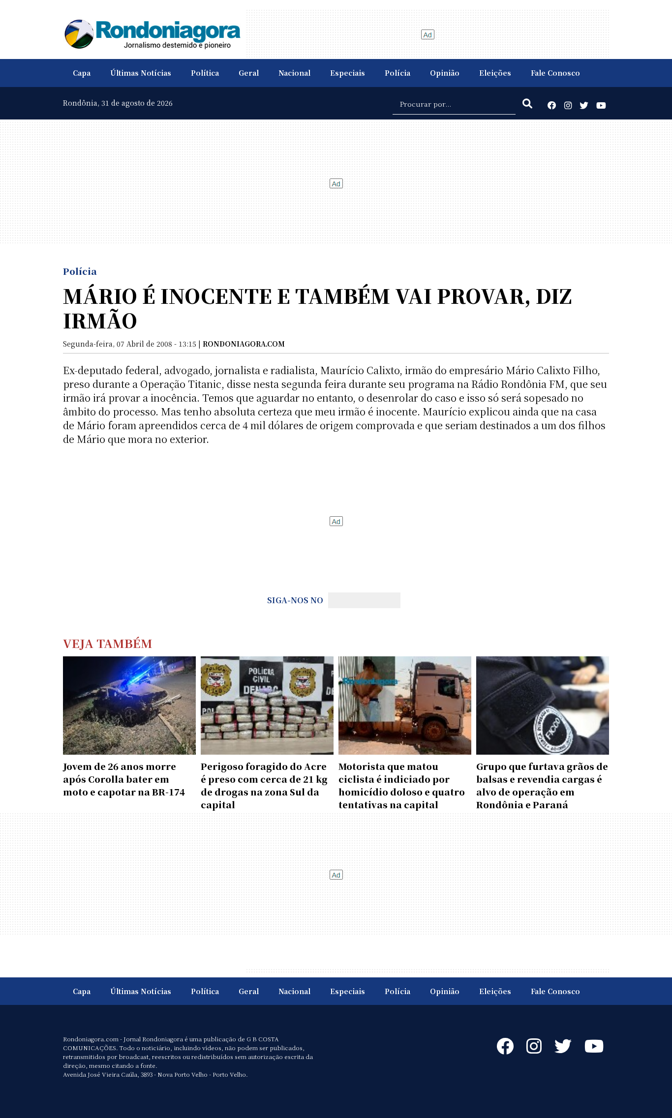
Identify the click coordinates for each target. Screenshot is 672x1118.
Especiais (347, 73)
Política (205, 73)
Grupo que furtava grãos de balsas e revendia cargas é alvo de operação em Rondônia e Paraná (542, 785)
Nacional (294, 73)
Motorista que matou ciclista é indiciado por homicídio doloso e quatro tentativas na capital (401, 785)
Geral (249, 73)
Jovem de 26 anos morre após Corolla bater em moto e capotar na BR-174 (124, 779)
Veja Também (108, 642)
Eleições (495, 73)
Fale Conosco (555, 73)
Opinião (444, 73)
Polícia (397, 73)
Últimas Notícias (140, 73)
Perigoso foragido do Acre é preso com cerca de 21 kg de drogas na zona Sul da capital (264, 785)
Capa (82, 73)
